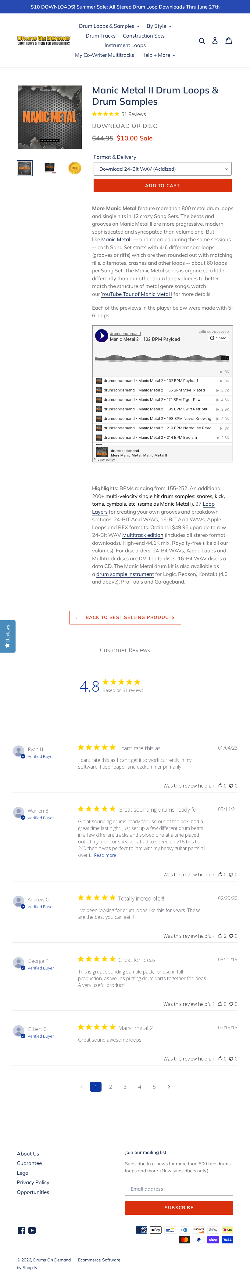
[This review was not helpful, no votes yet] (231, 785)
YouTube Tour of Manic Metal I (136, 294)
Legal (23, 1173)
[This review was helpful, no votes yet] (220, 785)
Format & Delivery (115, 157)
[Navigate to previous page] (81, 1087)
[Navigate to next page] (169, 1087)
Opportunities (33, 1192)
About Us (28, 1153)
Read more (105, 855)
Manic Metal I (117, 239)
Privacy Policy (33, 1182)
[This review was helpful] (220, 936)
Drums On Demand (52, 1260)
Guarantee (29, 1163)
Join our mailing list (145, 1152)
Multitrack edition (142, 535)
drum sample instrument (125, 574)
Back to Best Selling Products (129, 617)
